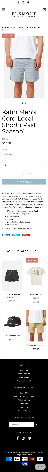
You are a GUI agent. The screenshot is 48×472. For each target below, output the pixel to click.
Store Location (24, 374)
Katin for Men (11, 27)
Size (4, 161)
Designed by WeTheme (24, 455)
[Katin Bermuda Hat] (12, 321)
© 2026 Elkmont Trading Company (16, 452)
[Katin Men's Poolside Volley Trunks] (12, 276)
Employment (24, 377)
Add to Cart (24, 173)
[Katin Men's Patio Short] (36, 325)
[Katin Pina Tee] (36, 276)
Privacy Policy (24, 407)
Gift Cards (24, 404)
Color (5, 150)
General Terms (24, 411)
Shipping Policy (24, 400)
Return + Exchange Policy (24, 396)
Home (4, 27)
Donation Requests (24, 381)
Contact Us (24, 393)
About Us (24, 370)
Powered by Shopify (36, 452)
